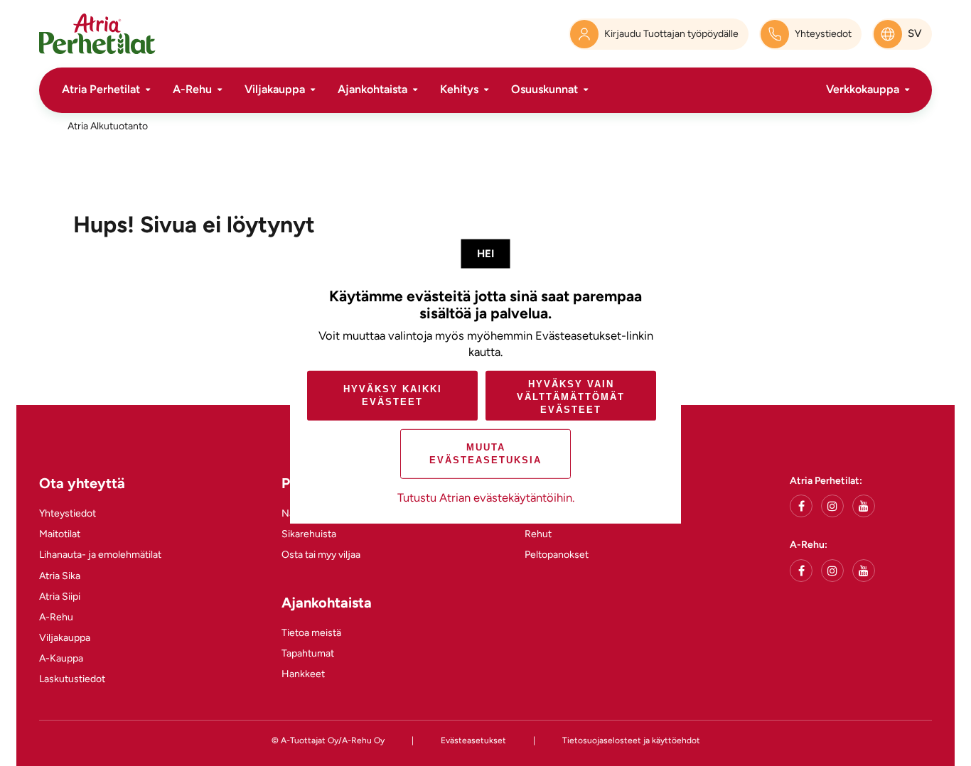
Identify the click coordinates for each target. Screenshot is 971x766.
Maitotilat (59, 534)
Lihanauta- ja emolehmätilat (100, 555)
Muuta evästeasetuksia (485, 453)
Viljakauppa (275, 89)
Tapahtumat (307, 653)
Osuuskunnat (544, 89)
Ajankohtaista (372, 89)
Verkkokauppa (862, 89)
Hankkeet (303, 674)
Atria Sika (59, 576)
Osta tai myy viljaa (320, 555)
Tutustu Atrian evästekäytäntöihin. (485, 497)
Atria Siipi (59, 596)
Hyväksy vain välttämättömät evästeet (571, 397)
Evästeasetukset (473, 740)
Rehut (538, 534)
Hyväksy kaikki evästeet (392, 395)
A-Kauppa (61, 658)
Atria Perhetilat (101, 89)
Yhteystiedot (67, 513)
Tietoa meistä (311, 633)
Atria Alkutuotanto (108, 126)
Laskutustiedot (72, 679)
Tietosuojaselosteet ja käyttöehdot (631, 740)
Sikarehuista (308, 534)
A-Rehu (192, 89)
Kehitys (459, 89)
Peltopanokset (557, 555)
